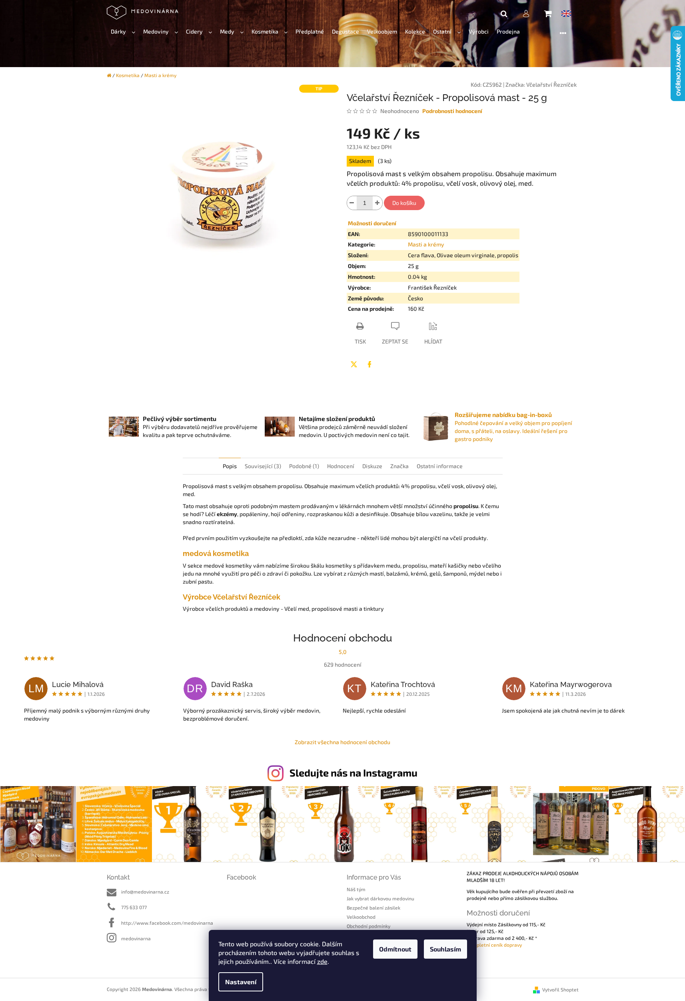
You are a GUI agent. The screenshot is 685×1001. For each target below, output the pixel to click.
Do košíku (404, 202)
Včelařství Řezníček (551, 84)
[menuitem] (123, 31)
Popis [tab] (230, 466)
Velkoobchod (361, 917)
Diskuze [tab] (372, 466)
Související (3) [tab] (263, 466)
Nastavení (240, 981)
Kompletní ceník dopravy (494, 944)
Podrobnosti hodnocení (452, 110)
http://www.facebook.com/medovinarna (167, 923)
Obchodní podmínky (368, 926)
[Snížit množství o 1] (352, 203)
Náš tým (356, 889)
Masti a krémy (426, 244)
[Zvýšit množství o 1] (377, 203)
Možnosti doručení (372, 223)
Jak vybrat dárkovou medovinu (380, 898)
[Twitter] (354, 364)
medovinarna (136, 938)
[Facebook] (369, 364)
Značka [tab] (399, 466)
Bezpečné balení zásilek (373, 907)
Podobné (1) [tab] (304, 466)
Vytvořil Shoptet (560, 989)
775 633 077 (134, 907)
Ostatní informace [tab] (440, 466)
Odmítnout (395, 949)
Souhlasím (445, 949)
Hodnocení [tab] (340, 466)
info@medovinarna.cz (145, 891)
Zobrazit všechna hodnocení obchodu (342, 742)
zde (322, 961)
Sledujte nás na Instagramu (353, 773)
